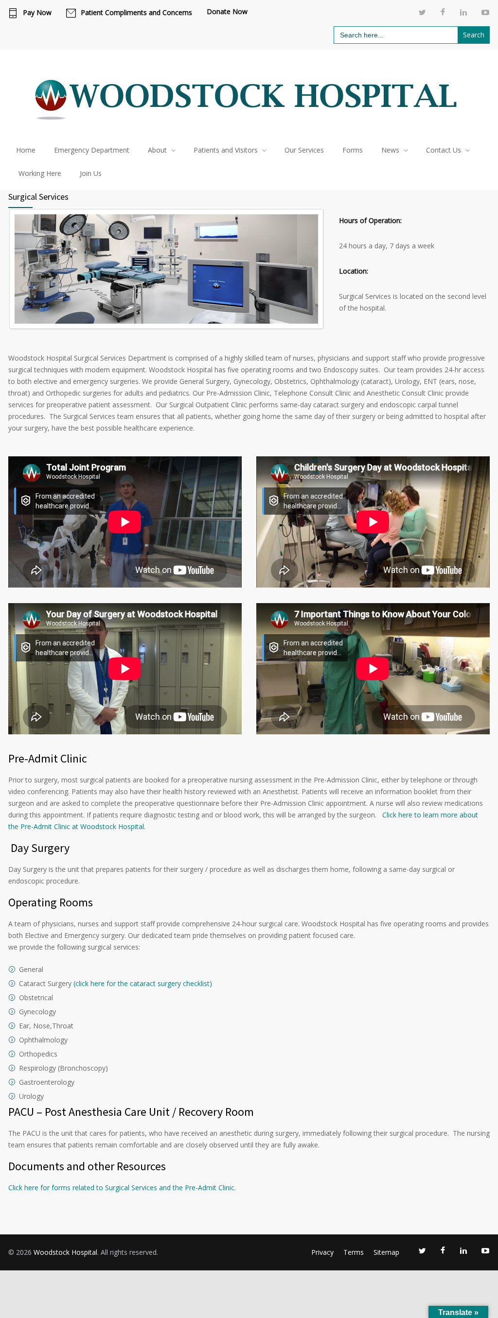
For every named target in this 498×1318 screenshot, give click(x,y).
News (390, 150)
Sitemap (386, 1252)
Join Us (91, 173)
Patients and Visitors (226, 150)
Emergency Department (91, 150)
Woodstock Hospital (65, 1252)
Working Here (39, 173)
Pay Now (37, 12)
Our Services (304, 150)
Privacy (322, 1252)
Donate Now (227, 11)
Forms (352, 150)
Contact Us (443, 150)
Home (26, 150)
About (157, 150)
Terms (353, 1252)
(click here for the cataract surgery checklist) (142, 983)
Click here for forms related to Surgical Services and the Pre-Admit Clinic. (122, 1187)
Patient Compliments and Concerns (136, 12)
